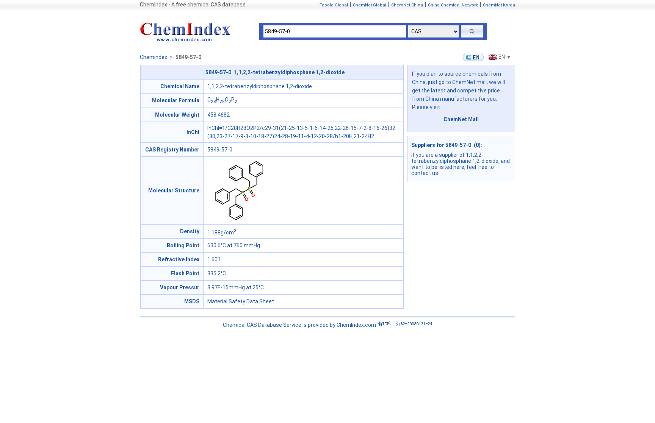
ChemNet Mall (461, 119)
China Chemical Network (453, 5)
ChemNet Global (369, 5)
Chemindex (153, 57)
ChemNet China (407, 5)
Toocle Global (334, 5)
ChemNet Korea (499, 5)
